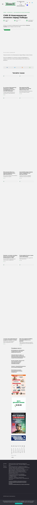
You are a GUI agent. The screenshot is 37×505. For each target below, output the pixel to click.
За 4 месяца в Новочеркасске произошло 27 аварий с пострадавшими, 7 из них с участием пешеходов (9, 89)
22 (22, 451)
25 (13, 452)
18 (13, 451)
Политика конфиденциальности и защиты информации (19, 484)
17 (11, 451)
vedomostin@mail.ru (21, 5)
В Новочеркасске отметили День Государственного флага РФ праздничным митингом (17, 351)
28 (20, 452)
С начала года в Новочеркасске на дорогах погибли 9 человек (10, 339)
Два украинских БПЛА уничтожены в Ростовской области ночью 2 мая (25, 88)
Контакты (5, 467)
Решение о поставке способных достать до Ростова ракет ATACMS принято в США (10, 256)
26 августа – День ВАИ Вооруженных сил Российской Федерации (18, 367)
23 (24, 451)
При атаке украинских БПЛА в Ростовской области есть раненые (25, 339)
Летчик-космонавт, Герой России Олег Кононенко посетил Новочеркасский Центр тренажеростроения (17, 362)
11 (13, 449)
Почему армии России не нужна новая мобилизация (26, 256)
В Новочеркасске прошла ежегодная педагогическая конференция (16, 371)
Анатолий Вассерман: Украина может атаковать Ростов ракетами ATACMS (26, 173)
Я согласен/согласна (18, 503)
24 (11, 452)
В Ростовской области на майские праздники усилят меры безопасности (9, 173)
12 (15, 449)
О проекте (4, 466)
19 (15, 451)
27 (18, 452)
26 (15, 452)
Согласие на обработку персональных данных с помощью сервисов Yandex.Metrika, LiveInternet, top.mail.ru (17, 482)
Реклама (4, 463)
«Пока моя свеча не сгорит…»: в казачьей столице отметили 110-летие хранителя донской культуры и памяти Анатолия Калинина (18, 356)
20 (18, 451)
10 (11, 449)
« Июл (12, 457)
